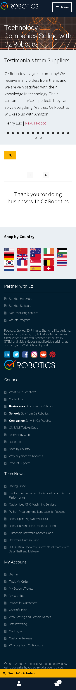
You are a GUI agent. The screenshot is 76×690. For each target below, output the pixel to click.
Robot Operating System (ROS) (28, 519)
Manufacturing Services (23, 313)
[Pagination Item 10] (53, 133)
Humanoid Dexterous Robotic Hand (31, 533)
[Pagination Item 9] (48, 133)
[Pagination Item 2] (13, 133)
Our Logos (15, 631)
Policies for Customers (23, 603)
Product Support (19, 463)
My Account (19, 683)
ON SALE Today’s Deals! (24, 427)
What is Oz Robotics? (22, 392)
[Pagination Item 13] (68, 133)
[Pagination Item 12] (63, 133)
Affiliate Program (19, 320)
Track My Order (18, 581)
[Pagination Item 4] (23, 133)
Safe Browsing (18, 624)
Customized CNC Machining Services (32, 504)
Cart (49, 680)
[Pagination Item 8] (43, 133)
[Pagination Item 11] (58, 133)
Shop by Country (19, 449)
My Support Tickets (21, 588)
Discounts (15, 442)
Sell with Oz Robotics (30, 420)
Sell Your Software (20, 305)
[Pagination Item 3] (18, 133)
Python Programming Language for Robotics (37, 511)
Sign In (13, 574)
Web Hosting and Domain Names (30, 617)
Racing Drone (17, 486)
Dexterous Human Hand (24, 540)
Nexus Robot (35, 123)
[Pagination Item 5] (28, 133)
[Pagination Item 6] (33, 133)
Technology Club (19, 435)
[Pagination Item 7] (38, 133)
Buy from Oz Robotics (31, 406)
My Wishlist (16, 595)
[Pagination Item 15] (41, 137)
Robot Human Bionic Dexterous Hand (32, 526)
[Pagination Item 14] (36, 137)
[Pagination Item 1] (8, 133)
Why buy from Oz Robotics (26, 456)
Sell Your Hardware (20, 298)
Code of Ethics (18, 610)
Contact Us (16, 399)
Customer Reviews (20, 638)
